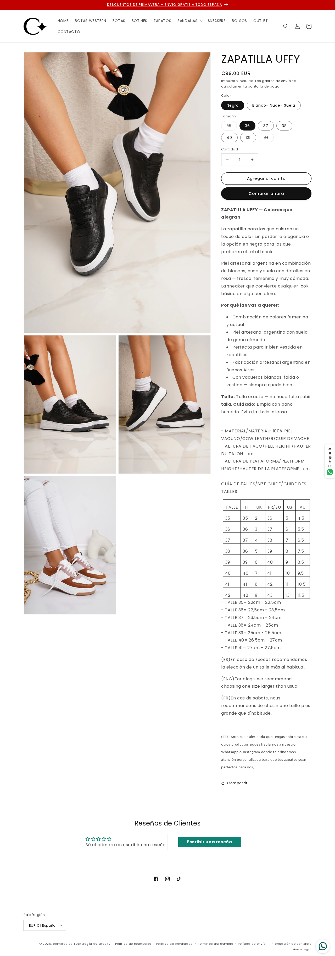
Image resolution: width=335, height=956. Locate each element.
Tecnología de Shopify (92, 944)
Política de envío (252, 944)
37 (265, 125)
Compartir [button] (237, 783)
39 (248, 137)
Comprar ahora (266, 193)
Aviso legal (302, 949)
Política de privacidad (174, 944)
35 (232, 127)
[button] (189, 20)
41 (269, 138)
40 (229, 137)
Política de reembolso (133, 944)
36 (247, 125)
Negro (233, 105)
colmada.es (62, 944)
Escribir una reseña (209, 842)
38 (284, 125)
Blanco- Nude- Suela (273, 105)
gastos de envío (276, 81)
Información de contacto (291, 944)
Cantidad (229, 149)
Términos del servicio (215, 944)
